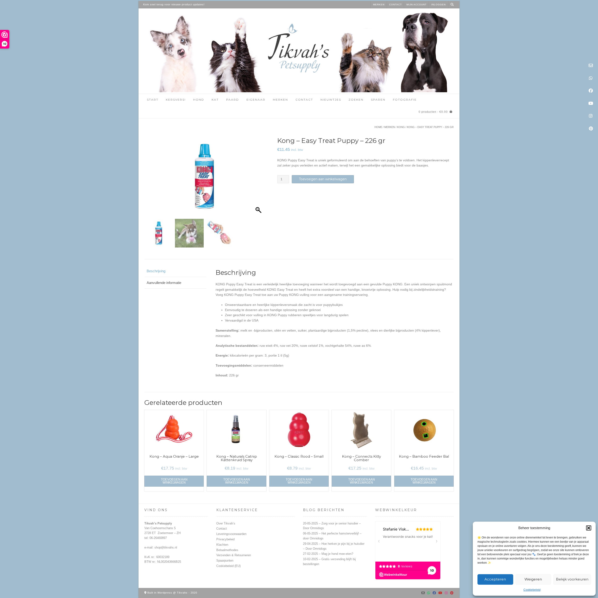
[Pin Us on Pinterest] (591, 128)
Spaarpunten (224, 560)
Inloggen (438, 4)
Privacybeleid (225, 539)
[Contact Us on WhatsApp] (591, 78)
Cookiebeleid (532, 589)
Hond (198, 99)
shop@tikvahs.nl (165, 547)
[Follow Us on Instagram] (591, 116)
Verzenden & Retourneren (233, 555)
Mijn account (416, 4)
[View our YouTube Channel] (591, 103)
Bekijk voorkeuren (572, 579)
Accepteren (495, 579)
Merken (378, 4)
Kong (401, 127)
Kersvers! (176, 99)
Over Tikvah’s (225, 523)
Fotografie (405, 99)
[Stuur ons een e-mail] (591, 65)
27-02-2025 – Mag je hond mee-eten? (328, 554)
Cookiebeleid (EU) (228, 566)
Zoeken (356, 99)
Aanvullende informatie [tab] (164, 283)
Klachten (222, 544)
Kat (215, 99)
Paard (232, 99)
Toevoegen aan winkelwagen (323, 179)
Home (378, 127)
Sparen (378, 99)
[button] (588, 528)
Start (152, 99)
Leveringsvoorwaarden (231, 534)
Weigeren (533, 579)
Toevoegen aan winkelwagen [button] (174, 481)
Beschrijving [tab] (156, 271)
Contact (395, 4)
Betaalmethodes (227, 550)
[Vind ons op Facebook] (591, 91)
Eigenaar (255, 99)
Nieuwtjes (330, 99)
